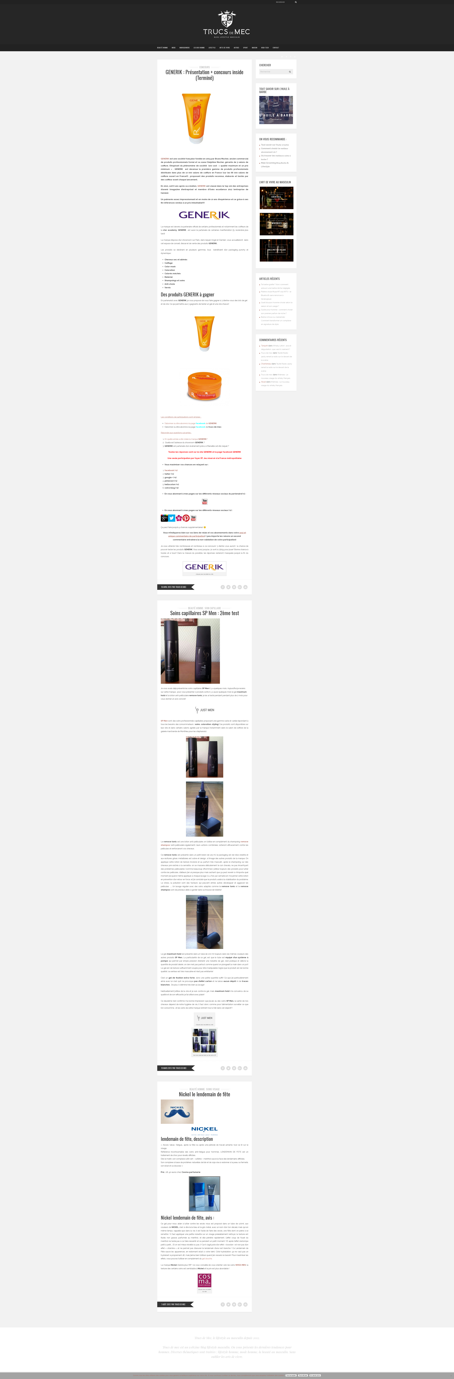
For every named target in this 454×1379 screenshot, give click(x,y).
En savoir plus (315, 1375)
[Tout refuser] (451, 1376)
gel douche (207, 1258)
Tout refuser (303, 1375)
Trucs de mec (266, 353)
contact (276, 47)
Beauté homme (162, 47)
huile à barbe (283, 145)
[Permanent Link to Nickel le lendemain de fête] (177, 1123)
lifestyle (212, 47)
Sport (245, 47)
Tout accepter (291, 1375)
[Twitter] (282, 56)
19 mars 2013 (166, 1068)
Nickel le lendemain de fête (204, 1094)
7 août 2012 (166, 1304)
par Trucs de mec (179, 587)
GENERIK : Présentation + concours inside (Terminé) (204, 74)
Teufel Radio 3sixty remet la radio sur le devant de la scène (276, 356)
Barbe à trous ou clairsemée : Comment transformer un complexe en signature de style (276, 320)
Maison (254, 47)
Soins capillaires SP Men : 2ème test (204, 613)
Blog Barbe (281, 163)
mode (174, 47)
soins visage (213, 1089)
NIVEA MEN (241, 1265)
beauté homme (195, 608)
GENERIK (165, 159)
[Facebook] (286, 56)
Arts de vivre (225, 47)
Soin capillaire (213, 608)
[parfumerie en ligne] (204, 1286)
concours (204, 67)
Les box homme (199, 47)
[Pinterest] (290, 56)
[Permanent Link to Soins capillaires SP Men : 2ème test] (190, 683)
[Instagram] (295, 56)
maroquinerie (185, 47)
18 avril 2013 (166, 587)
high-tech (265, 47)
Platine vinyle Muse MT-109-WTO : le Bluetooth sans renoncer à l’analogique (276, 295)
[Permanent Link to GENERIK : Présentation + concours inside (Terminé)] (196, 153)
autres (236, 47)
